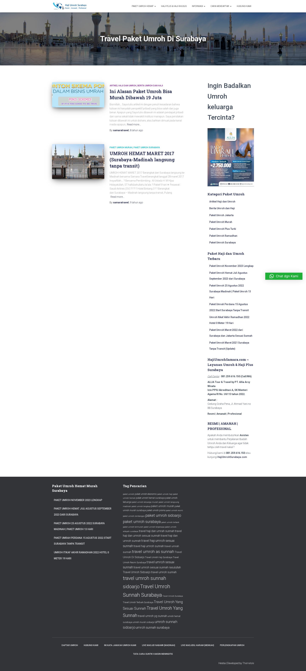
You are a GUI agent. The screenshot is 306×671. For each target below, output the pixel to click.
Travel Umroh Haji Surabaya (158, 557)
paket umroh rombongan (134, 516)
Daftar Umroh (70, 645)
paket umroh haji (164, 494)
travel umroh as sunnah (153, 551)
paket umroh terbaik (170, 522)
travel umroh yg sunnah (152, 616)
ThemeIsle (248, 663)
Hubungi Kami (244, 6)
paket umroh (128, 494)
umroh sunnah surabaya (152, 627)
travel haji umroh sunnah (149, 546)
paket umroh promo (155, 510)
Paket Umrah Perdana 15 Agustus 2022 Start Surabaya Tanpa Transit (82, 540)
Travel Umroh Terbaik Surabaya (138, 602)
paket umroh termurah (133, 527)
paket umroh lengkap (141, 506)
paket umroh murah (162, 506)
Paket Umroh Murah (121, 147)
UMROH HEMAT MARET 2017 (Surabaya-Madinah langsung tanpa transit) (142, 160)
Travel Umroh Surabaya (172, 596)
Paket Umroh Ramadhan (223, 235)
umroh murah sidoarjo (143, 622)
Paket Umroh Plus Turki (222, 228)
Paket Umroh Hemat (143, 6)
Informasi (197, 6)
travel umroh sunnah (164, 572)
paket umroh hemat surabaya (150, 498)
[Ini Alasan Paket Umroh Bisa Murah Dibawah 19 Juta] (78, 94)
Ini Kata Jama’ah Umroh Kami (120, 645)
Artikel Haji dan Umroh (123, 85)
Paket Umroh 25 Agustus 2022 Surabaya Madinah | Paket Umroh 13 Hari (230, 291)
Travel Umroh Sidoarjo (137, 572)
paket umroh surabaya (142, 521)
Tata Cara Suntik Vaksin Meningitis (153, 654)
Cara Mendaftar (220, 6)
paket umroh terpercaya (154, 527)
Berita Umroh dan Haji (150, 85)
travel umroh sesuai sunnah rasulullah (157, 567)
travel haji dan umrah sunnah (156, 531)
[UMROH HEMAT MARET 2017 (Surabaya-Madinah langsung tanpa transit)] (78, 161)
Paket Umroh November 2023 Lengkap (231, 265)
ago (136, 130)
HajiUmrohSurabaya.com (232, 457)
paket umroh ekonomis (146, 494)
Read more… (134, 124)
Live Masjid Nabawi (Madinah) (158, 645)
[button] (283, 276)
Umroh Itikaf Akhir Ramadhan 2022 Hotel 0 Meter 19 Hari (81, 555)
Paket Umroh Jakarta (221, 215)
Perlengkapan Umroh (232, 645)
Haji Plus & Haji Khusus (174, 6)
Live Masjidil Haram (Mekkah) (197, 645)
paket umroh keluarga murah (145, 502)
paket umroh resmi (174, 510)
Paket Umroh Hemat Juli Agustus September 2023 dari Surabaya (82, 511)
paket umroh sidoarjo (163, 515)
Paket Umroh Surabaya (147, 147)
